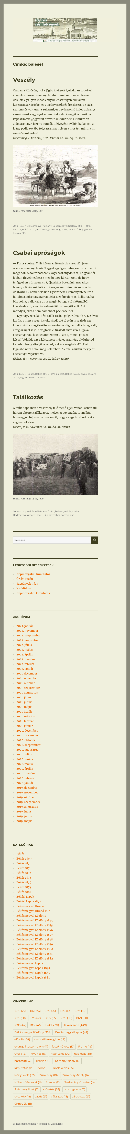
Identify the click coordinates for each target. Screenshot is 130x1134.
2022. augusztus (27, 640)
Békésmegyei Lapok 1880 (33, 972)
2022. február (25, 664)
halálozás (83, 1053)
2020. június (24, 759)
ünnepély (23, 1103)
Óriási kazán (24, 579)
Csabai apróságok (39, 252)
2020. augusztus (27, 749)
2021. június (24, 702)
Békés (30, 374)
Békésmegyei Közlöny (39, 225)
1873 (52, 374)
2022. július (24, 645)
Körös (64, 229)
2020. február (25, 778)
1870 (20, 1010)
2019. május (24, 821)
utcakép (22, 1096)
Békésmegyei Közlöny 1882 (34, 958)
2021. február (25, 721)
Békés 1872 (23, 873)
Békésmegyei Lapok (29, 963)
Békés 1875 (23, 887)
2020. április (24, 768)
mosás (72, 229)
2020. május (24, 764)
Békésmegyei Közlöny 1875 (34, 925)
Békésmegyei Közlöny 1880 (34, 949)
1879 (82, 1018)
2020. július (24, 754)
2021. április (24, 711)
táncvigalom (74, 1089)
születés (51, 1089)
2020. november (27, 735)
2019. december (26, 787)
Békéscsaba (28, 229)
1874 (80, 1010)
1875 (20, 1018)
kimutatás (24, 1068)
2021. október (25, 683)
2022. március (25, 659)
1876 (87, 225)
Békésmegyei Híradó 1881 (33, 911)
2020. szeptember (28, 745)
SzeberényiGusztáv (79, 1082)
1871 (52, 511)
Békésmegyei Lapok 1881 (33, 977)
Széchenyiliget (26, 1089)
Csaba (75, 511)
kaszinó (43, 1060)
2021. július (23, 697)
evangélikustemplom (31, 1046)
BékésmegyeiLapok (71, 1032)
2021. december (26, 673)
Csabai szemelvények (24, 1123)
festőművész (63, 1046)
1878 (66, 1018)
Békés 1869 (24, 858)
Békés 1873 (41, 374)
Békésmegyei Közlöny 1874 (34, 920)
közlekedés (63, 1068)
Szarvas (53, 1082)
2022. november (27, 630)
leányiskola (24, 1075)
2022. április (24, 654)
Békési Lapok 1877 (28, 901)
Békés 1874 (23, 882)
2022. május (24, 649)
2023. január (24, 626)
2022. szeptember (28, 635)
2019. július (23, 811)
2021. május (24, 706)
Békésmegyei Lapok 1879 (33, 968)
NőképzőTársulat (28, 1082)
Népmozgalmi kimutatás (33, 593)
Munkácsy (48, 1075)
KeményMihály (67, 1060)
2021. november (27, 678)
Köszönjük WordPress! (51, 1123)
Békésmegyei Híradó (30, 906)
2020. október (25, 740)
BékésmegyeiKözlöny (48, 229)
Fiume (85, 1046)
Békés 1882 (23, 892)
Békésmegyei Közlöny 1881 (34, 953)
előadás (22, 1039)
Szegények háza (27, 583)
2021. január (24, 726)
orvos (83, 374)
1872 (50, 1010)
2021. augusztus (27, 692)
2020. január (24, 783)
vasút (38, 515)
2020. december (27, 730)
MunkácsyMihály (76, 1075)
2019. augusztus (27, 806)
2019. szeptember (28, 802)
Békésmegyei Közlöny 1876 (67, 225)
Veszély (24, 79)
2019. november (27, 792)
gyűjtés (39, 1053)
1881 (35, 1025)
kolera (76, 374)
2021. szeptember (28, 687)
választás (59, 1096)
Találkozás (28, 397)
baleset (17, 229)
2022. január (24, 668)
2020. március (25, 773)
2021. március (25, 716)
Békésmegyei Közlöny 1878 (34, 939)
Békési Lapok (25, 896)
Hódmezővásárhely (24, 515)
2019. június (24, 816)
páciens (92, 374)
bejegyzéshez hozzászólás (31, 377)
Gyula (20, 1053)
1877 (51, 1018)
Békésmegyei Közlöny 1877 (34, 934)
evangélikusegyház (49, 1039)
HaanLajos (60, 1053)
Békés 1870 (23, 863)
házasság (23, 1060)
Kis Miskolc (24, 588)
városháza (81, 1096)
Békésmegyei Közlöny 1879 (34, 944)
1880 (20, 1025)
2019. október (25, 797)
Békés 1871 (41, 511)
